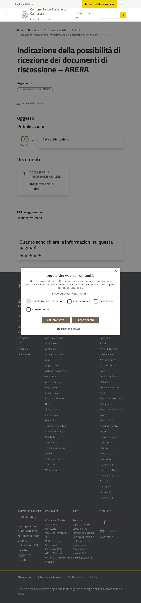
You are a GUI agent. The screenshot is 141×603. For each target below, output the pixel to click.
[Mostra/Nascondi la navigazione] (6, 15)
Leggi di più (76, 287)
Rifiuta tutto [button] (86, 320)
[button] (70, 293)
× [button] (116, 271)
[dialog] (70, 301)
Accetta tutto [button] (55, 320)
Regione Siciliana (24, 4)
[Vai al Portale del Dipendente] (121, 4)
